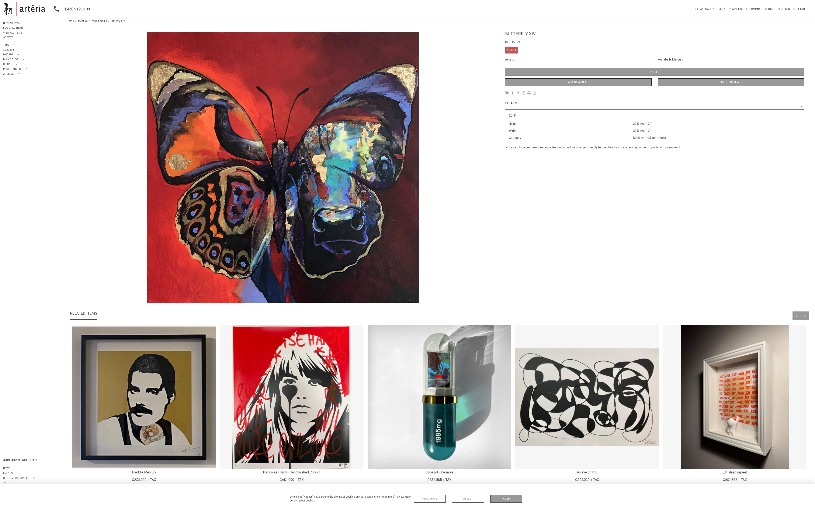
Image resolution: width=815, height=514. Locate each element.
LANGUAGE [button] (705, 9)
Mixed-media (99, 21)
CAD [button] (720, 9)
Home (70, 21)
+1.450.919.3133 (76, 9)
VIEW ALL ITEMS (12, 32)
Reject (468, 498)
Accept (506, 498)
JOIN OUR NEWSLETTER (20, 460)
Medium (83, 21)
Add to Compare (731, 82)
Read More (430, 498)
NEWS (6, 468)
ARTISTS (8, 37)
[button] (10, 45)
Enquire (654, 71)
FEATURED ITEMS (13, 27)
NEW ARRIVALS (12, 22)
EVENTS (8, 473)
